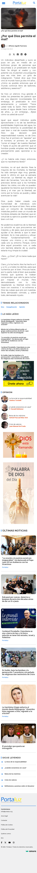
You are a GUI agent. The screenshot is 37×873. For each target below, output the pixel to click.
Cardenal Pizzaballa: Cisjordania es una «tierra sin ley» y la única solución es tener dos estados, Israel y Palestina (15, 348)
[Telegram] (25, 54)
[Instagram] (14, 842)
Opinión (22, 307)
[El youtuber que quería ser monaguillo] (18, 733)
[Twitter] (14, 54)
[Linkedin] (22, 54)
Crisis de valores (15, 424)
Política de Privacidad (7, 829)
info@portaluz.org (6, 811)
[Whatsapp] (10, 54)
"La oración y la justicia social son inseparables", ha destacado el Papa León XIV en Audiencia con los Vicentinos (14, 339)
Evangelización (11, 307)
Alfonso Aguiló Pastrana (18, 46)
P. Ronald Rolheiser (16, 409)
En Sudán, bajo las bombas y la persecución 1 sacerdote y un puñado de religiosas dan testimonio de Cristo (15, 357)
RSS (2, 838)
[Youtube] (10, 842)
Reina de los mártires (17, 415)
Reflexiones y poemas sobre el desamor (19, 786)
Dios (2, 307)
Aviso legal (4, 816)
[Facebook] (18, 54)
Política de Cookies (7, 825)
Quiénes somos (6, 833)
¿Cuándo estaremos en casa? (20, 407)
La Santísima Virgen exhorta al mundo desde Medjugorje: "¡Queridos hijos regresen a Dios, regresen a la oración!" (15, 322)
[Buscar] (34, 3)
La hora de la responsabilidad (20, 398)
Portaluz (5, 567)
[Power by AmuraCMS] (31, 851)
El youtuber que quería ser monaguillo (13, 747)
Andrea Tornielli (15, 400)
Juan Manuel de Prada (17, 426)
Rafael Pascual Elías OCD (18, 418)
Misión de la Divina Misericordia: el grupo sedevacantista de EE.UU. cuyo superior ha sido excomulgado (15, 331)
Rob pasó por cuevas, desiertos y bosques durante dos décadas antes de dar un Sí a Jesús (17, 599)
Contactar (4, 820)
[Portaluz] (19, 3)
